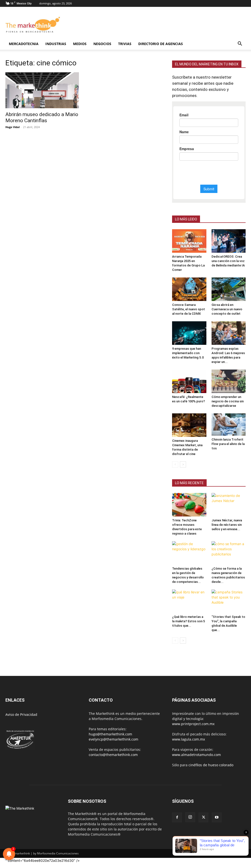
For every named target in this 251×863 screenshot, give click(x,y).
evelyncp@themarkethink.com (113, 739)
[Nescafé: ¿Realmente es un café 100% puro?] (189, 381)
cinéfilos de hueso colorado (210, 765)
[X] (203, 817)
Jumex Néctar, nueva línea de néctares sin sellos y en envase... (227, 524)
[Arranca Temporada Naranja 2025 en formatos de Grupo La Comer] (189, 241)
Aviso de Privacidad (21, 714)
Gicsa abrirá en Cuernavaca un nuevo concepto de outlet (227, 309)
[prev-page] (175, 464)
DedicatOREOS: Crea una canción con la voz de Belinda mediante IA (228, 261)
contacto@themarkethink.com (113, 754)
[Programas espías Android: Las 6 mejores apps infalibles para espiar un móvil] (229, 333)
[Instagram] (190, 817)
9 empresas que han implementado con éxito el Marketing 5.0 (188, 353)
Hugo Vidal (12, 127)
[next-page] (183, 464)
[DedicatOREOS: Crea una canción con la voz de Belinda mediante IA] (229, 241)
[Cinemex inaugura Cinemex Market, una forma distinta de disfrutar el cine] (189, 425)
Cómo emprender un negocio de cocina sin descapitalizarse (228, 401)
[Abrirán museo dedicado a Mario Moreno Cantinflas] (42, 90)
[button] (240, 44)
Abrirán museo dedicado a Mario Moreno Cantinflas (41, 117)
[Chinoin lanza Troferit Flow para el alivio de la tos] (229, 424)
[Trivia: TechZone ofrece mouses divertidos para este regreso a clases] (189, 504)
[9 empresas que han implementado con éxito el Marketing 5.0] (189, 333)
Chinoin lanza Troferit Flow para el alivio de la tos (228, 444)
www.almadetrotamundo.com (196, 754)
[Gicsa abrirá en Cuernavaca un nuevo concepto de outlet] (229, 289)
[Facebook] (177, 817)
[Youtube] (217, 817)
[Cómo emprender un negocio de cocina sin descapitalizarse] (229, 381)
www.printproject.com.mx (193, 723)
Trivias (124, 43)
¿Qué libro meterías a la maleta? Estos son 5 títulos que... (188, 621)
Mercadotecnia (23, 43)
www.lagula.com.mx (188, 739)
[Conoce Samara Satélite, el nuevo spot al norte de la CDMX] (189, 289)
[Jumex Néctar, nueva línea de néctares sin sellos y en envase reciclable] (229, 504)
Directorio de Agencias (160, 43)
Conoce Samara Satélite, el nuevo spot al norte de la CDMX (188, 309)
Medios (80, 43)
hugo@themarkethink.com (110, 734)
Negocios (102, 43)
